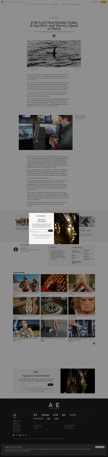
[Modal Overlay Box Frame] (54, 228)
